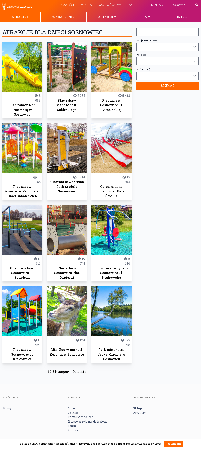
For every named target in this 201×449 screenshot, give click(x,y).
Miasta (86, 5)
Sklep (137, 408)
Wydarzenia (63, 17)
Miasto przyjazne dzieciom (87, 421)
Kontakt (158, 5)
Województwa (110, 5)
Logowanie (180, 5)
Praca (72, 426)
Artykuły (107, 17)
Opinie (73, 413)
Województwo (146, 40)
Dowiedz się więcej (148, 443)
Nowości (67, 5)
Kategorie (136, 5)
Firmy (144, 17)
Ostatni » (79, 371)
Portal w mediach (80, 417)
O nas (71, 408)
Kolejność (143, 69)
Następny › (63, 371)
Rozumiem (173, 443)
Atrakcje (20, 17)
